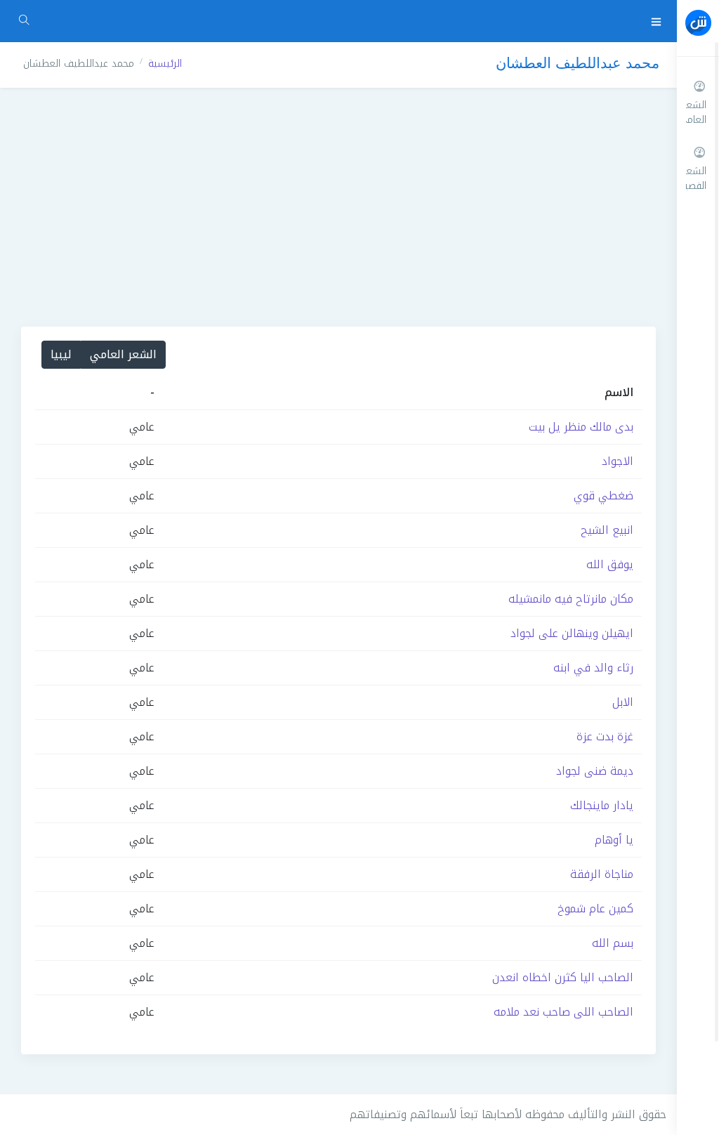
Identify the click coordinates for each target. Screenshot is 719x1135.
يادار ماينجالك (601, 805)
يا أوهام (614, 840)
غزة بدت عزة (604, 736)
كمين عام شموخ (595, 908)
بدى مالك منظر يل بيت (581, 427)
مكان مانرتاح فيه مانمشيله (570, 599)
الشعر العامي (123, 354)
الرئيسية (165, 63)
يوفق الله (609, 564)
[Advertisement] (338, 207)
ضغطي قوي (603, 495)
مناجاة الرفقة (601, 874)
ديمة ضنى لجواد (594, 771)
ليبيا (61, 354)
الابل (622, 702)
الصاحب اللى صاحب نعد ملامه (563, 1012)
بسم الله (612, 943)
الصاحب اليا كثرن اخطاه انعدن (562, 977)
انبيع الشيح (607, 530)
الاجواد (617, 461)
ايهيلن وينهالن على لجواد (571, 633)
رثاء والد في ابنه (593, 667)
